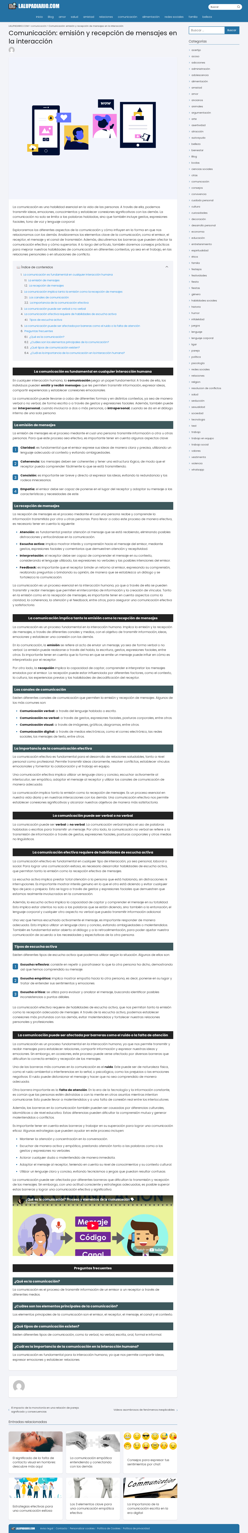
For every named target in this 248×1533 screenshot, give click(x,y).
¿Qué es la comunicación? (46, 337)
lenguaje (196, 332)
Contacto (61, 1528)
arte (194, 119)
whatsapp (197, 469)
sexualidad (198, 407)
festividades (199, 275)
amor (62, 17)
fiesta (195, 281)
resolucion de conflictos (206, 388)
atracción (197, 131)
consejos (197, 188)
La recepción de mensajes (46, 286)
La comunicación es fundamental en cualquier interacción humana (68, 275)
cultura (195, 206)
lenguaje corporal (202, 338)
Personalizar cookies (82, 1528)
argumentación (201, 112)
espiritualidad (199, 250)
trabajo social (200, 444)
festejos (196, 269)
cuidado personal (202, 200)
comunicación (127, 17)
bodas (195, 163)
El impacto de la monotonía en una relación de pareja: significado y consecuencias (45, 1409)
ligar (194, 344)
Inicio (39, 17)
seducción (197, 400)
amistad (88, 17)
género (196, 294)
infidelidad (197, 319)
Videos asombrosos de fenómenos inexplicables (144, 1409)
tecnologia (198, 419)
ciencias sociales (202, 169)
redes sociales (174, 17)
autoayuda (198, 137)
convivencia (198, 194)
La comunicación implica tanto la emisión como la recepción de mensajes (73, 292)
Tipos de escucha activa (45, 320)
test (194, 426)
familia (193, 17)
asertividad (198, 125)
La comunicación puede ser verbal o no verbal (55, 309)
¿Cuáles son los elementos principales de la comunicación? (69, 342)
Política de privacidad (136, 1528)
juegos (195, 325)
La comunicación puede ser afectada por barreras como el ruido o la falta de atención (82, 326)
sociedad (197, 413)
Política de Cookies (108, 1528)
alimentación (151, 17)
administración (200, 69)
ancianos (197, 100)
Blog (51, 17)
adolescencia (200, 75)
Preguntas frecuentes (38, 331)
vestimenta (198, 457)
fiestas (195, 288)
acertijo (196, 50)
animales (197, 106)
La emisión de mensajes (44, 280)
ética (194, 256)
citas (194, 175)
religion (195, 382)
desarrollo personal (203, 225)
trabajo (196, 432)
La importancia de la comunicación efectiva (59, 303)
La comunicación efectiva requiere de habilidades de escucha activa (70, 314)
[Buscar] (238, 6)
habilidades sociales (204, 300)
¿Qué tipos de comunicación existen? (55, 347)
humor (195, 313)
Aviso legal (46, 1528)
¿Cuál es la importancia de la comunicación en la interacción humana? (77, 353)
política (196, 357)
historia (196, 307)
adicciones (198, 62)
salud (74, 17)
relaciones (106, 17)
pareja (195, 350)
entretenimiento (201, 244)
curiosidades (199, 213)
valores (196, 451)
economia (197, 231)
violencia (196, 463)
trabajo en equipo (202, 438)
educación (198, 238)
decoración (198, 219)
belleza (207, 17)
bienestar (197, 150)
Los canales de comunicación (49, 297)
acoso (195, 56)
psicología (197, 363)
